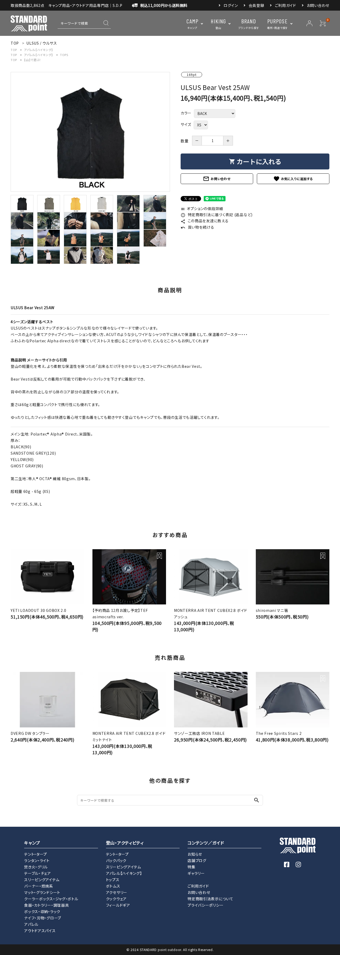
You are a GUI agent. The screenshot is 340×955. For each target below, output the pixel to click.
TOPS (64, 55)
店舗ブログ (197, 860)
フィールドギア (118, 905)
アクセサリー (116, 892)
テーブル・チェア (37, 873)
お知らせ (195, 854)
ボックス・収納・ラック (42, 911)
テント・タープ (35, 854)
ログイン (231, 5)
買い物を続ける (197, 227)
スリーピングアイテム (41, 879)
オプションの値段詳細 (202, 208)
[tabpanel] (90, 132)
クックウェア (116, 898)
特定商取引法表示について (210, 898)
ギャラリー (196, 873)
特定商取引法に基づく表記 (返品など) (217, 214)
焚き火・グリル (36, 866)
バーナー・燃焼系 (38, 886)
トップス (113, 879)
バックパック (116, 860)
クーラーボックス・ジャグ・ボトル (51, 898)
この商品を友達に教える (204, 220)
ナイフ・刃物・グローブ (42, 917)
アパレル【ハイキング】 (38, 50)
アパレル (31, 924)
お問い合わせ (318, 5)
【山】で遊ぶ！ (32, 60)
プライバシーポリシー (205, 905)
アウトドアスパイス (40, 930)
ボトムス (113, 886)
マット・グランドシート (42, 892)
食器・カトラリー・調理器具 (46, 905)
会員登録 (256, 5)
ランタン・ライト (37, 860)
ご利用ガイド (285, 5)
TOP (14, 50)
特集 (191, 866)
